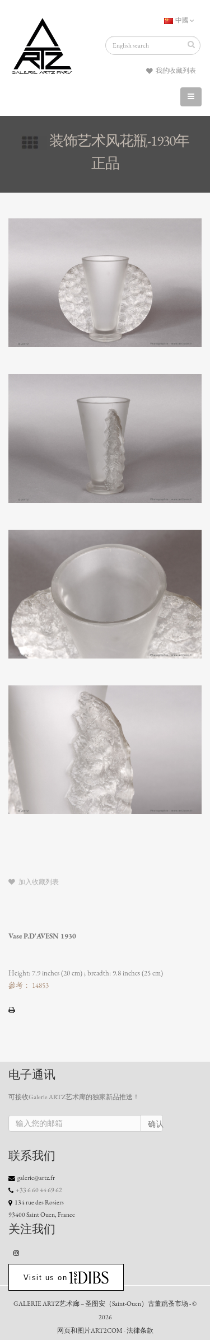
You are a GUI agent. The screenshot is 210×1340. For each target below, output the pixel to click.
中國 (182, 20)
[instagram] (16, 1252)
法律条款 (140, 1330)
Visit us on (46, 1277)
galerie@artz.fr (36, 1178)
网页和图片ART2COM (90, 1330)
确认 (155, 1124)
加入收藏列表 (38, 882)
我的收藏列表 (175, 70)
